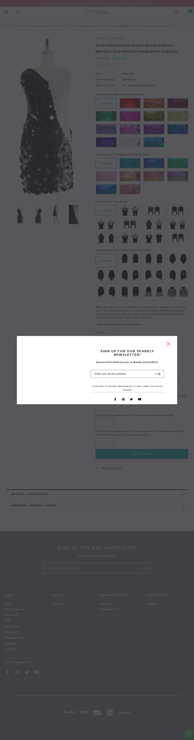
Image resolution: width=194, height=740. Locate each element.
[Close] (168, 345)
